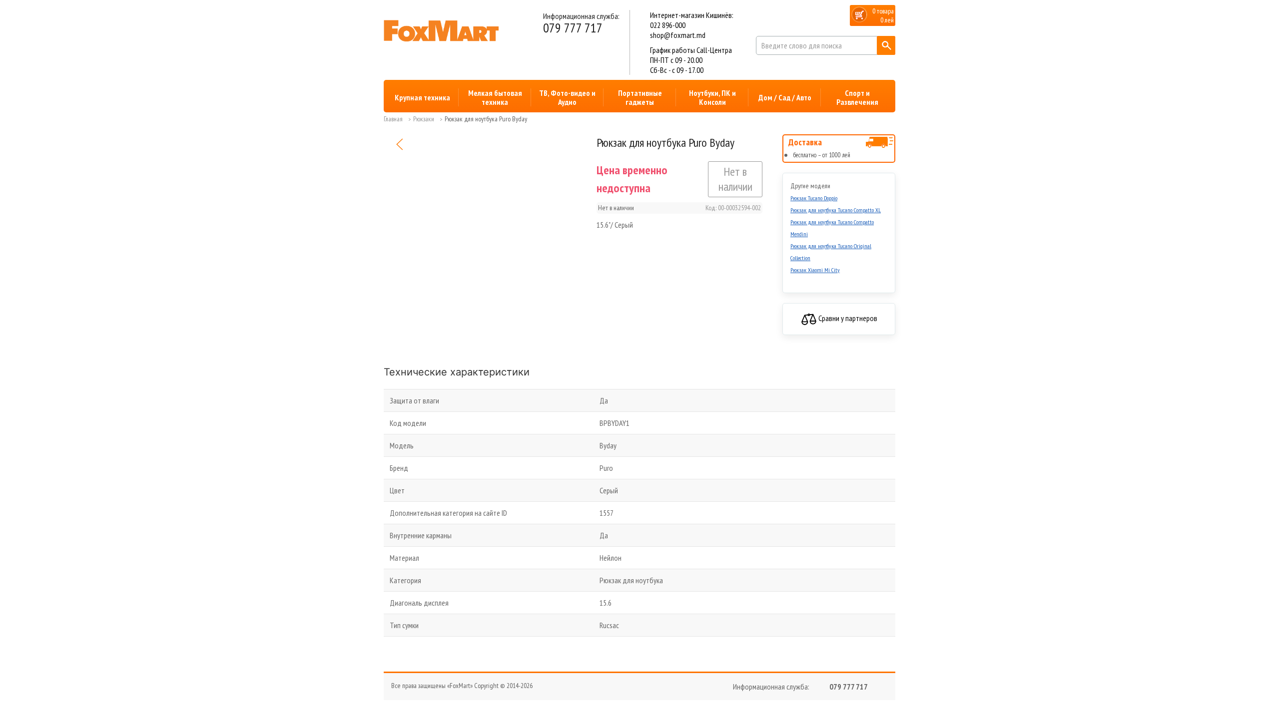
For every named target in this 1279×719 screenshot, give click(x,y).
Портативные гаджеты (640, 97)
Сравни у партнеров (847, 318)
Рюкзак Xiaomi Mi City (815, 270)
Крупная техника (422, 97)
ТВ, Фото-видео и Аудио (567, 97)
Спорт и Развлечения (857, 97)
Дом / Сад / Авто (784, 97)
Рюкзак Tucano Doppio (813, 198)
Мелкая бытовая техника (495, 97)
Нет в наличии (735, 179)
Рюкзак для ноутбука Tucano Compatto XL (835, 210)
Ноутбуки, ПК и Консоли (712, 97)
